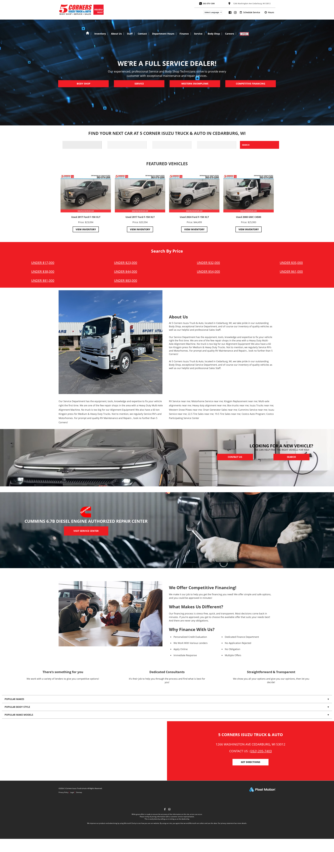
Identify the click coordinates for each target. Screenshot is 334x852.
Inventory (100, 33)
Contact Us (235, 457)
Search (291, 457)
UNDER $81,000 (42, 280)
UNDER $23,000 (125, 262)
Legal (72, 792)
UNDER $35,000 (291, 262)
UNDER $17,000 (42, 262)
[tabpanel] (86, 203)
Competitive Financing (250, 83)
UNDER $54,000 (208, 271)
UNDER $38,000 (42, 271)
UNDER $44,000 (125, 271)
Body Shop (214, 33)
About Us (116, 33)
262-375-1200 (209, 3)
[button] (269, 12)
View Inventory (86, 229)
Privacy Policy (63, 792)
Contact (142, 33)
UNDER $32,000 (208, 262)
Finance (184, 33)
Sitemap (79, 792)
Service (198, 33)
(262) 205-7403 (261, 751)
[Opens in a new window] (169, 809)
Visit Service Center (86, 531)
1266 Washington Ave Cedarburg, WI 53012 (252, 3)
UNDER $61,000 (291, 271)
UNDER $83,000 (125, 280)
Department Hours (163, 33)
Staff (130, 33)
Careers (229, 33)
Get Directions (250, 762)
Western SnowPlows (194, 83)
